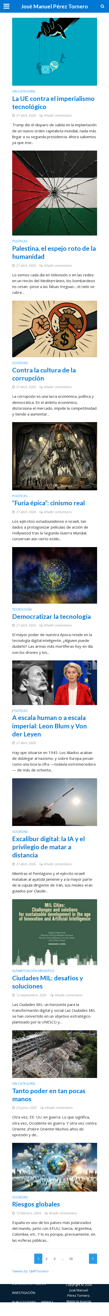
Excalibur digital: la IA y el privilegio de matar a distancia (48, 847)
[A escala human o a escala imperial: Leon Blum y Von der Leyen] (54, 682)
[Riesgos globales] (54, 1166)
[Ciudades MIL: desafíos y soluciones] (54, 931)
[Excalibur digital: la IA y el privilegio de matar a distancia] (54, 801)
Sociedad (20, 363)
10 (70, 1259)
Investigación (23, 1293)
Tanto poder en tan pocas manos (48, 1095)
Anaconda (85, 1301)
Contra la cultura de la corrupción (44, 374)
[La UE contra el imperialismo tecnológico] (54, 51)
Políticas (20, 241)
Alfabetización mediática (33, 971)
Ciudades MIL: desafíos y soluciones (47, 982)
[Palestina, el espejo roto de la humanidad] (54, 192)
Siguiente (93, 1259)
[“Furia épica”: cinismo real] (54, 455)
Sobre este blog (26, 1311)
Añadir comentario (58, 115)
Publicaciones (24, 1302)
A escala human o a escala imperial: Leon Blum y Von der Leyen (49, 726)
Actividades (22, 1274)
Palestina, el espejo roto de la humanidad (54, 252)
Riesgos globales (36, 1204)
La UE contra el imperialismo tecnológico (53, 102)
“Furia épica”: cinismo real (48, 503)
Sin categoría (23, 92)
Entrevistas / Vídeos (29, 1284)
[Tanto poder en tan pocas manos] (54, 1053)
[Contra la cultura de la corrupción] (54, 328)
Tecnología (22, 609)
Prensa (47, 1302)
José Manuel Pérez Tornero (54, 6)
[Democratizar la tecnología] (54, 574)
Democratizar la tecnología (51, 616)
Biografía (45, 1274)
